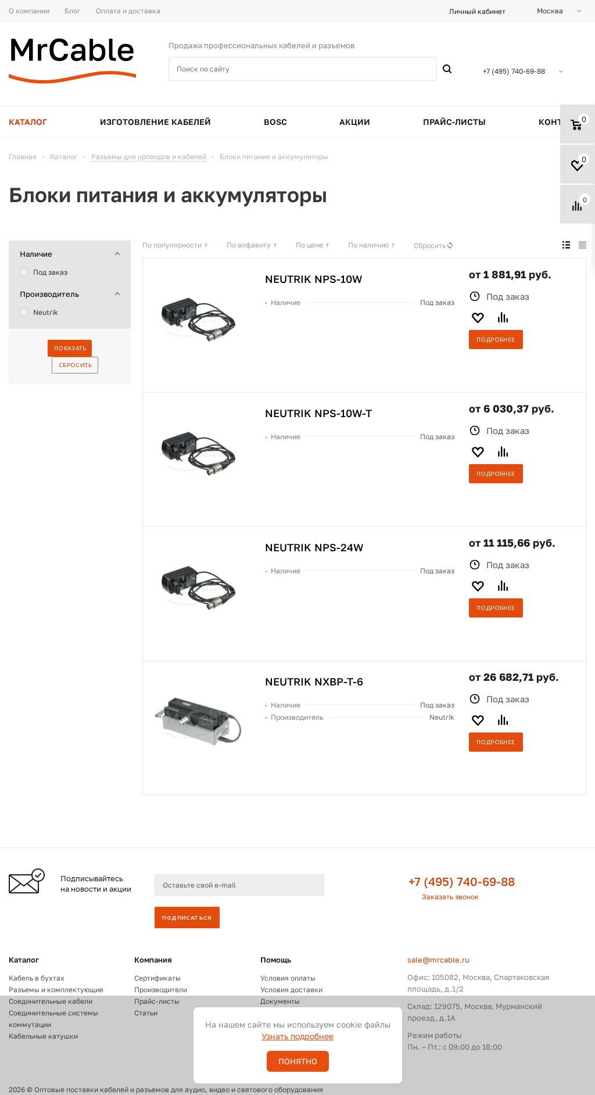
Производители (160, 989)
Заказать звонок (450, 896)
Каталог (24, 959)
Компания (153, 959)
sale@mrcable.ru (438, 959)
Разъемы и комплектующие (56, 989)
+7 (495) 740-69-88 (461, 881)
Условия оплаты (288, 978)
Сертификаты (157, 978)
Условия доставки (291, 989)
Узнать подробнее (297, 1036)
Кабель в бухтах (36, 978)
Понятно (297, 1061)
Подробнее (495, 339)
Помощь (275, 959)
